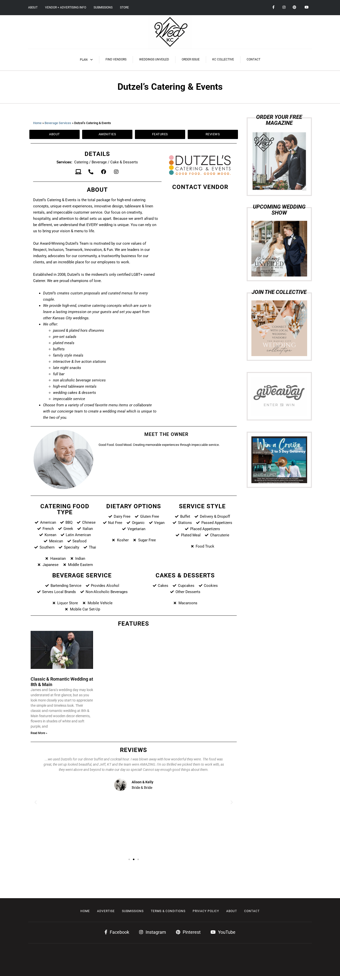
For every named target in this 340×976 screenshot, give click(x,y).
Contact (253, 59)
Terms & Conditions (168, 911)
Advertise (106, 911)
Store (124, 7)
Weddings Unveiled (154, 59)
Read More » (39, 733)
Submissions (103, 7)
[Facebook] (104, 172)
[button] (35, 802)
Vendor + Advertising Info (65, 7)
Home (37, 123)
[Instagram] (116, 172)
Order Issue (191, 59)
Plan (84, 59)
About (33, 7)
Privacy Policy (206, 911)
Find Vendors (116, 59)
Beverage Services (58, 123)
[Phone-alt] (91, 172)
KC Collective (223, 59)
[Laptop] (78, 172)
